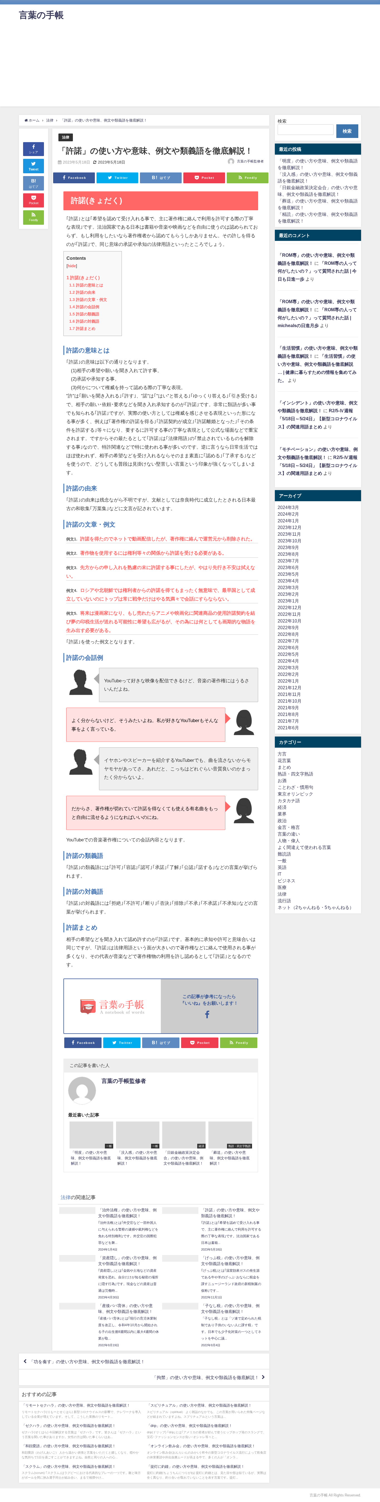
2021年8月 (288, 714)
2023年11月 (289, 534)
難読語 (284, 854)
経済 (282, 807)
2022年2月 (288, 674)
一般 (282, 860)
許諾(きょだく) (83, 277)
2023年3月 (288, 587)
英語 (282, 867)
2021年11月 (289, 694)
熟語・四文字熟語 (295, 774)
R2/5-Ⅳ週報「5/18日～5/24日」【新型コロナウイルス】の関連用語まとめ (317, 418)
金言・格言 (289, 827)
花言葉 (284, 760)
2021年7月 (288, 721)
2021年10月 (290, 701)
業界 (282, 814)
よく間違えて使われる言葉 (304, 847)
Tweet (34, 169)
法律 (65, 137)
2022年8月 (288, 634)
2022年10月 (290, 621)
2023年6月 (288, 567)
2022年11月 (289, 614)
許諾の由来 (82, 292)
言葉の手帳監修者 (250, 161)
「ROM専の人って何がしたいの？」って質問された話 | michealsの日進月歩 (317, 317)
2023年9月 (288, 547)
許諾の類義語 (84, 314)
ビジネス (286, 880)
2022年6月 (288, 647)
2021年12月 (290, 687)
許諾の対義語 (84, 321)
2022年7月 (288, 641)
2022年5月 (288, 654)
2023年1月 (288, 601)
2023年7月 (288, 561)
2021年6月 (288, 727)
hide (72, 266)
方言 (282, 754)
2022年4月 (288, 661)
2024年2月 (288, 514)
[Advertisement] (190, 68)
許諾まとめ (82, 328)
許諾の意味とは (86, 285)
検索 (282, 121)
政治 (282, 820)
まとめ (284, 767)
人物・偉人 (289, 840)
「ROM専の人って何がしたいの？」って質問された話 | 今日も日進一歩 (317, 271)
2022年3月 (288, 667)
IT (280, 874)
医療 (282, 887)
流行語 (284, 900)
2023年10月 (290, 540)
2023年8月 (288, 554)
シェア (33, 152)
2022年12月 (290, 607)
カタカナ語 (289, 800)
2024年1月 (288, 520)
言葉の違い (289, 834)
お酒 (282, 780)
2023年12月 (290, 527)
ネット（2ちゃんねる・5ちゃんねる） (316, 907)
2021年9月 (288, 707)
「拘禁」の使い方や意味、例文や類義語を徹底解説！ (205, 1377)
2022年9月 (288, 627)
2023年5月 (288, 574)
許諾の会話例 (84, 307)
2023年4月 (288, 581)
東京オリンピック (295, 794)
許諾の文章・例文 (88, 300)
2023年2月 (288, 594)
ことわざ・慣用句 (295, 787)
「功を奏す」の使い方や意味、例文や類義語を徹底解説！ (87, 1361)
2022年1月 (288, 681)
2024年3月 (288, 507)
